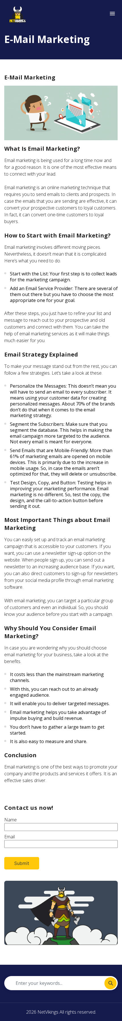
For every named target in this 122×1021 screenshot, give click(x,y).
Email (9, 837)
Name (10, 820)
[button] (112, 14)
